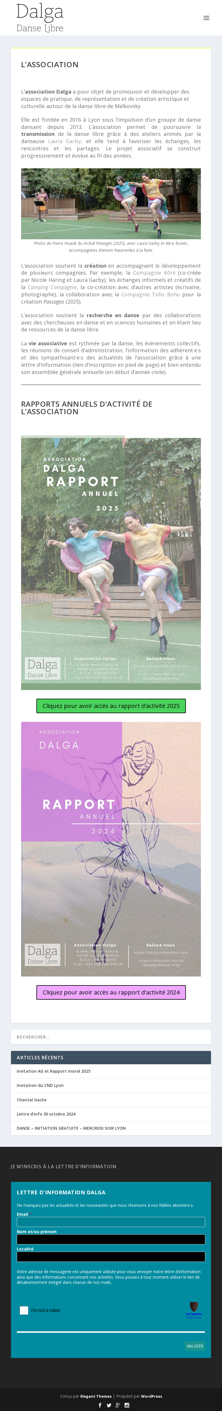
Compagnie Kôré (154, 272)
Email (22, 1214)
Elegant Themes (96, 1396)
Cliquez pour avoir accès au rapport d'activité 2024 (111, 992)
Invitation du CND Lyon (40, 1085)
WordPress (151, 1396)
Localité (25, 1249)
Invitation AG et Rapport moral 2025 (53, 1071)
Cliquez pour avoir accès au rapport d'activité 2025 (111, 706)
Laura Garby (64, 141)
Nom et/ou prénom (37, 1231)
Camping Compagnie (52, 287)
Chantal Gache (32, 1099)
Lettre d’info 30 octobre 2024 (46, 1114)
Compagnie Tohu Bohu (150, 294)
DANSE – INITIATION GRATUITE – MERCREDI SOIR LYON (71, 1128)
